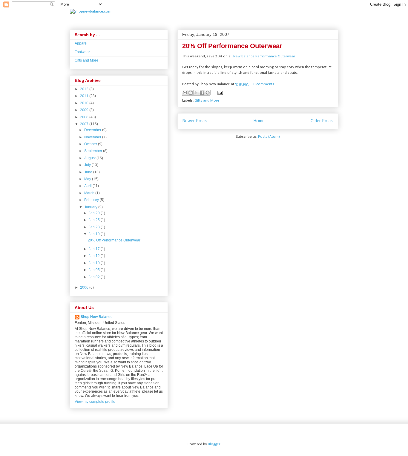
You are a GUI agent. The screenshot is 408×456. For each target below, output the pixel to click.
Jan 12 (95, 256)
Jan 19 (95, 234)
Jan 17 (95, 249)
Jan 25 (95, 220)
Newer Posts (194, 121)
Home (259, 121)
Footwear (82, 52)
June (88, 172)
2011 (84, 96)
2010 (84, 103)
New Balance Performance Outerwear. (264, 56)
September (93, 151)
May (88, 179)
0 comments (263, 84)
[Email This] (185, 93)
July (88, 165)
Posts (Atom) (269, 137)
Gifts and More (206, 100)
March (89, 193)
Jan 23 (95, 227)
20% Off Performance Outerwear (232, 46)
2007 (84, 124)
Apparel (81, 43)
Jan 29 (95, 213)
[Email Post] (219, 92)
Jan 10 (95, 263)
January (91, 207)
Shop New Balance (97, 317)
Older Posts (322, 121)
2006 (84, 287)
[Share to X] (196, 93)
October (91, 144)
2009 (84, 110)
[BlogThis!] (191, 93)
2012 (84, 89)
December (93, 130)
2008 (84, 117)
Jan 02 (95, 277)
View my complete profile (95, 402)
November (93, 137)
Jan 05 (95, 270)
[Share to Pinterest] (208, 93)
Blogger (214, 444)
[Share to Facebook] (202, 93)
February (92, 200)
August (90, 158)
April (88, 186)
